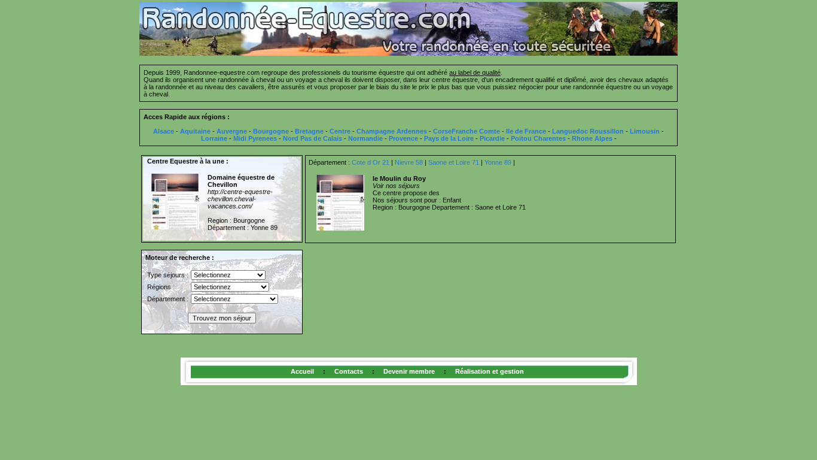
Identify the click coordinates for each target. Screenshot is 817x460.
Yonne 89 (497, 162)
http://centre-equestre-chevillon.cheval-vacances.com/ (240, 199)
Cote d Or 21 (370, 162)
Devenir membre (409, 371)
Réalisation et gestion (489, 371)
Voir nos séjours (396, 185)
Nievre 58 (409, 162)
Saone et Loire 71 (453, 162)
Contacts (348, 371)
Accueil (302, 371)
